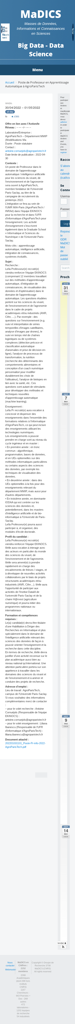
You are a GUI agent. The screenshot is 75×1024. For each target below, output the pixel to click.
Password (66, 209)
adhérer (63, 122)
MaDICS (40, 14)
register (63, 152)
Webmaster (10, 969)
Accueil (9, 82)
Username (66, 196)
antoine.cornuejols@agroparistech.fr (25, 150)
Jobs (16, 116)
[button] (63, 947)
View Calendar (57, 942)
